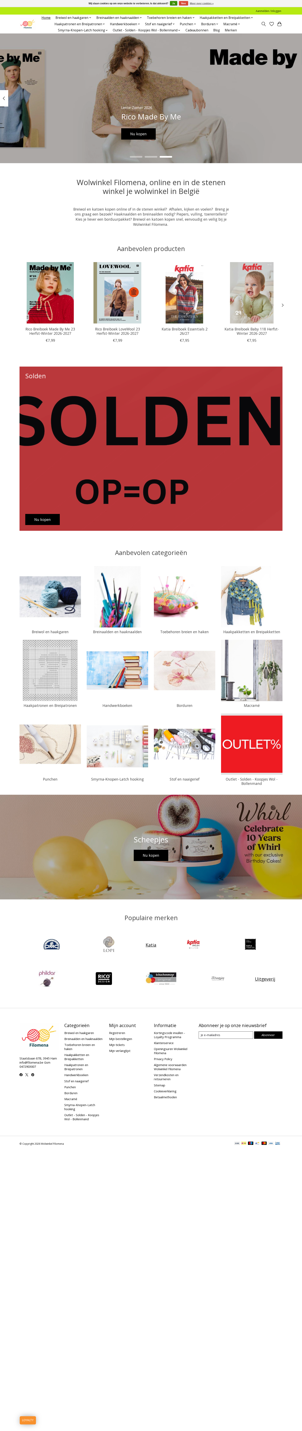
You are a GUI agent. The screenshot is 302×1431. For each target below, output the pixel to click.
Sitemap (159, 1085)
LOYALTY (28, 1420)
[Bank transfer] (237, 1144)
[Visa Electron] (277, 1144)
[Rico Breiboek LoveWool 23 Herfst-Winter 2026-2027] (117, 292)
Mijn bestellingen (120, 1039)
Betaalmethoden (165, 1097)
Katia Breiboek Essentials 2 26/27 (184, 331)
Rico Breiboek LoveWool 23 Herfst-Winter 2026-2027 (117, 331)
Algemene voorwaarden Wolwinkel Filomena (170, 1067)
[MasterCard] (264, 1144)
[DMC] (51, 945)
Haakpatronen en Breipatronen (50, 705)
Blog (216, 30)
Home (46, 18)
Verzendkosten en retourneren (166, 1077)
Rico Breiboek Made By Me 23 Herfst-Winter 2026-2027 (50, 331)
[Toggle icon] (264, 24)
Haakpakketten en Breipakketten (251, 631)
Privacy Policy (163, 1059)
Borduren (184, 705)
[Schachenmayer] (161, 979)
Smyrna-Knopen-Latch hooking (117, 779)
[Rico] (104, 979)
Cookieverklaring (165, 1091)
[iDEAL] (243, 1144)
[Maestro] (250, 1144)
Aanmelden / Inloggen (268, 11)
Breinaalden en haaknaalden (117, 631)
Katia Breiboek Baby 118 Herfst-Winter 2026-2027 (252, 331)
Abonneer (268, 1035)
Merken (231, 30)
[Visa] (271, 1144)
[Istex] (108, 945)
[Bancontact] (257, 1144)
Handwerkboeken (117, 705)
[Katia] (193, 945)
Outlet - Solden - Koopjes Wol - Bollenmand (252, 781)
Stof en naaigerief (184, 779)
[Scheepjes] (218, 979)
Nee (183, 3)
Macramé (252, 705)
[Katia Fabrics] (250, 945)
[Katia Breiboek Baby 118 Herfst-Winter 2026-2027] (251, 292)
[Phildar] (47, 979)
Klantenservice (164, 1043)
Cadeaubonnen (197, 30)
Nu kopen (138, 133)
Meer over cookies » (202, 3)
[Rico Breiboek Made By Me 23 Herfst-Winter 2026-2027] (50, 292)
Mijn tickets (117, 1045)
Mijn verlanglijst (119, 1051)
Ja (173, 3)
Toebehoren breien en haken (184, 631)
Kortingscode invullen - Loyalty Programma (169, 1035)
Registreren (117, 1033)
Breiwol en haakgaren (50, 631)
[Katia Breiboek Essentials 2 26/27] (184, 292)
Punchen (50, 779)
